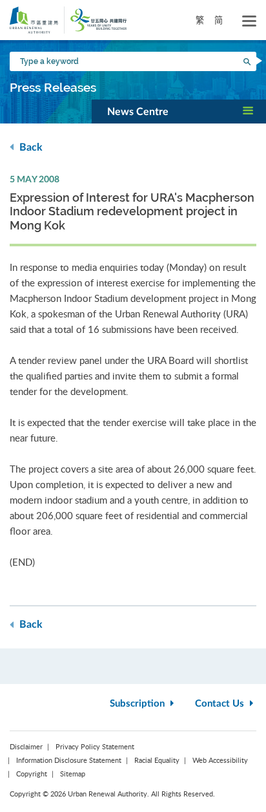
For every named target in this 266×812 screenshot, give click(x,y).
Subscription (138, 704)
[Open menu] (249, 21)
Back (30, 147)
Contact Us (221, 704)
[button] (179, 111)
